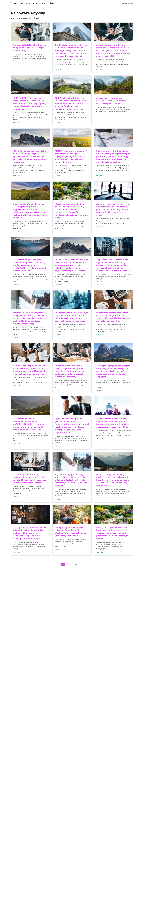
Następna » (77, 565)
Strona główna (127, 3)
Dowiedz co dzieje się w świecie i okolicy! (34, 3)
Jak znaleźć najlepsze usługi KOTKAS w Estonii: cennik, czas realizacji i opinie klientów (111, 101)
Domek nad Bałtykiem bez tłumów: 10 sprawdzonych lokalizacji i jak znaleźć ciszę (29, 48)
